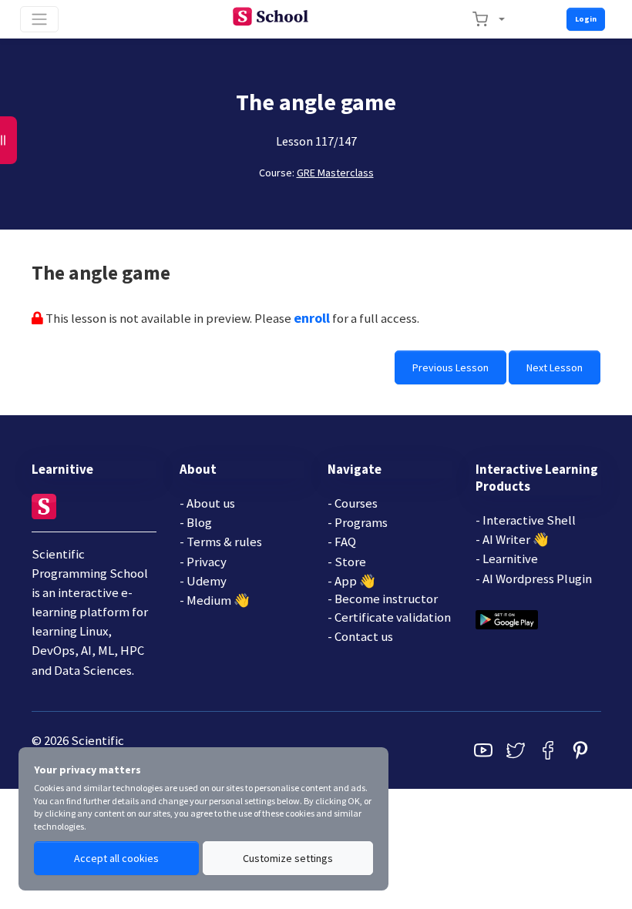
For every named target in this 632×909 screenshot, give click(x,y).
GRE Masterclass (335, 172)
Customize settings (288, 858)
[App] (507, 617)
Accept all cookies (116, 858)
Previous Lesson (450, 367)
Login (586, 19)
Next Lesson (554, 367)
